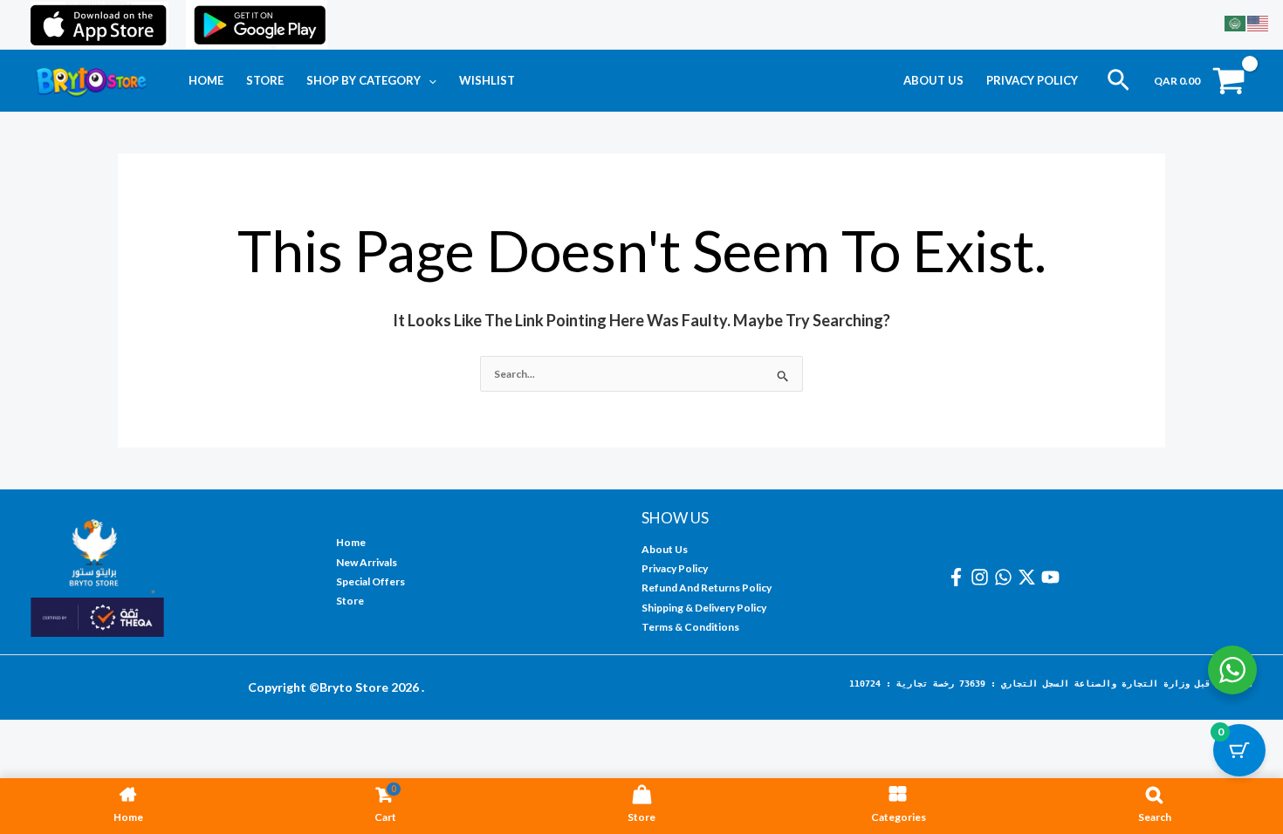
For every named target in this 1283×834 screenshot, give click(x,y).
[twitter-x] (1029, 577)
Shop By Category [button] (363, 80)
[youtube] (1053, 577)
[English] (1258, 22)
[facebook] (959, 577)
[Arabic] (1236, 22)
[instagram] (982, 577)
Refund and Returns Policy (707, 587)
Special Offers (370, 581)
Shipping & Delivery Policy (704, 607)
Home (206, 80)
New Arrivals (366, 562)
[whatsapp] (1006, 577)
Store (265, 80)
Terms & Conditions (690, 626)
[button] (428, 80)
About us (933, 80)
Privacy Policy (1032, 80)
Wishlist (487, 80)
